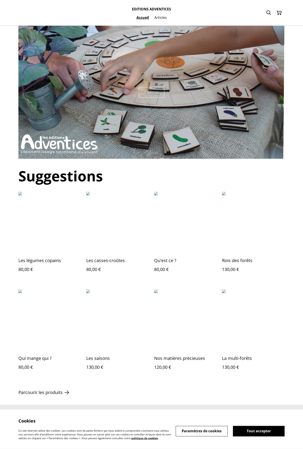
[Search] (268, 13)
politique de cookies (144, 438)
